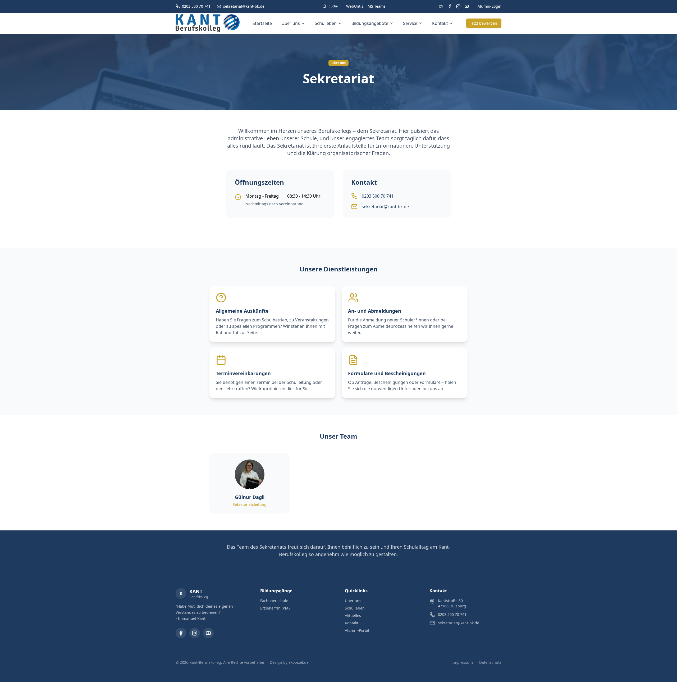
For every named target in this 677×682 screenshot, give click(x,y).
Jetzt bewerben (483, 23)
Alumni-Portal (357, 630)
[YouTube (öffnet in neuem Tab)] (208, 633)
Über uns (290, 23)
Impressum (462, 662)
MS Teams (377, 6)
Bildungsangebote (369, 23)
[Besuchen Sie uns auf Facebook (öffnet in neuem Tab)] (450, 6)
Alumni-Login (489, 6)
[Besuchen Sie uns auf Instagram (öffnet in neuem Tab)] (458, 6)
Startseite (262, 23)
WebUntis (354, 6)
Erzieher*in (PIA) (275, 608)
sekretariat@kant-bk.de (385, 207)
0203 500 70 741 (378, 196)
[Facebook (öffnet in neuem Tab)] (181, 633)
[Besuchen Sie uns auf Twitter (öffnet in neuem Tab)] (441, 6)
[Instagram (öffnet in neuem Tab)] (194, 633)
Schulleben (326, 23)
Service (410, 23)
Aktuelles (353, 615)
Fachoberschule (274, 600)
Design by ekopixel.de (289, 662)
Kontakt (440, 23)
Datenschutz (490, 662)
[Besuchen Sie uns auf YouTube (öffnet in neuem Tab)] (467, 6)
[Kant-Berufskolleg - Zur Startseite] (208, 23)
